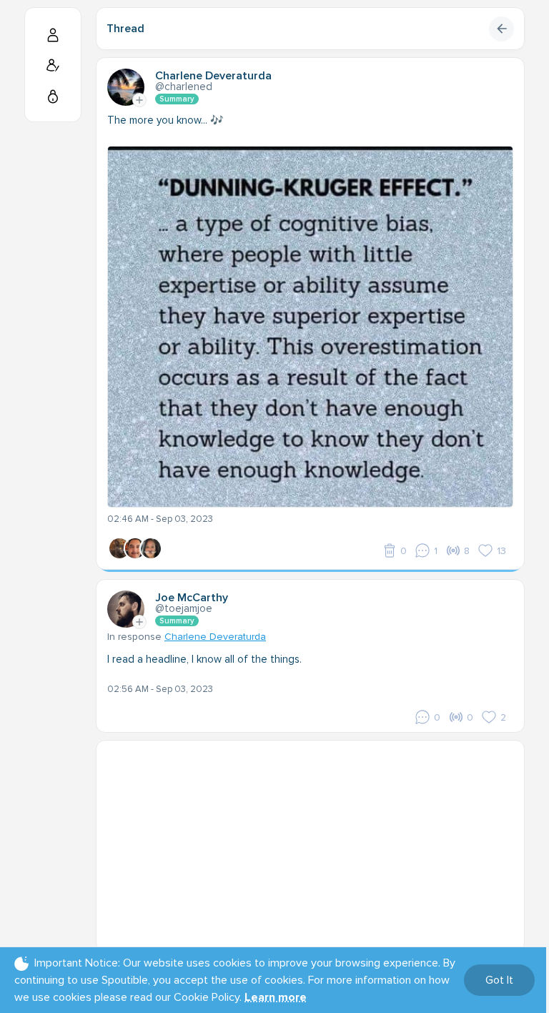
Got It (499, 980)
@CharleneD (183, 86)
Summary (176, 99)
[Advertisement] (310, 840)
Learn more (275, 997)
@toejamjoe (183, 608)
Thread (125, 28)
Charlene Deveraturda (215, 637)
